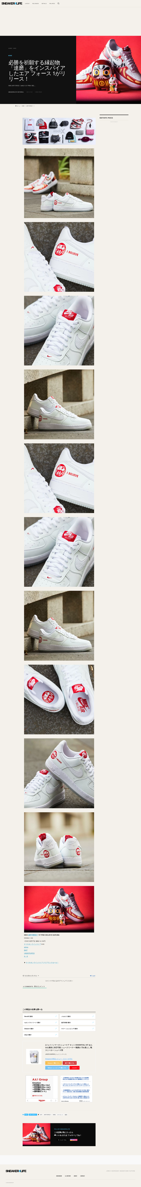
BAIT (26, 950)
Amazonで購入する (54, 1063)
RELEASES (35, 3)
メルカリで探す (66, 1016)
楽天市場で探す (66, 1022)
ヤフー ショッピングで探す (69, 1029)
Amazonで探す (29, 1029)
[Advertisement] (70, 21)
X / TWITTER (68, 1175)
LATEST (27, 3)
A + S (26, 956)
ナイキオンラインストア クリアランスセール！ (42, 962)
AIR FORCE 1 (33, 935)
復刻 (66, 1114)
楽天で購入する (69, 1063)
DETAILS (44, 3)
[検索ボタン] (58, 3)
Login (93, 976)
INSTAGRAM (59, 1175)
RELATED (52, 3)
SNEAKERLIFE (12, 3)
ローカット (60, 1114)
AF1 (41, 1114)
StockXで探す (28, 1016)
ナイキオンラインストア (32, 944)
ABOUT (75, 1175)
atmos (26, 947)
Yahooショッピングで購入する (57, 1068)
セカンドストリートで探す (32, 1022)
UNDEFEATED (29, 953)
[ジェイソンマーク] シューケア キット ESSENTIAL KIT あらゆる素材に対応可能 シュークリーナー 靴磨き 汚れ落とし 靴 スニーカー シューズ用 (68, 1047)
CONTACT (82, 1175)
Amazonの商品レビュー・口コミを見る (58, 1059)
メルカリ (74, 1068)
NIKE (26, 1114)
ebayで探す (28, 1035)
